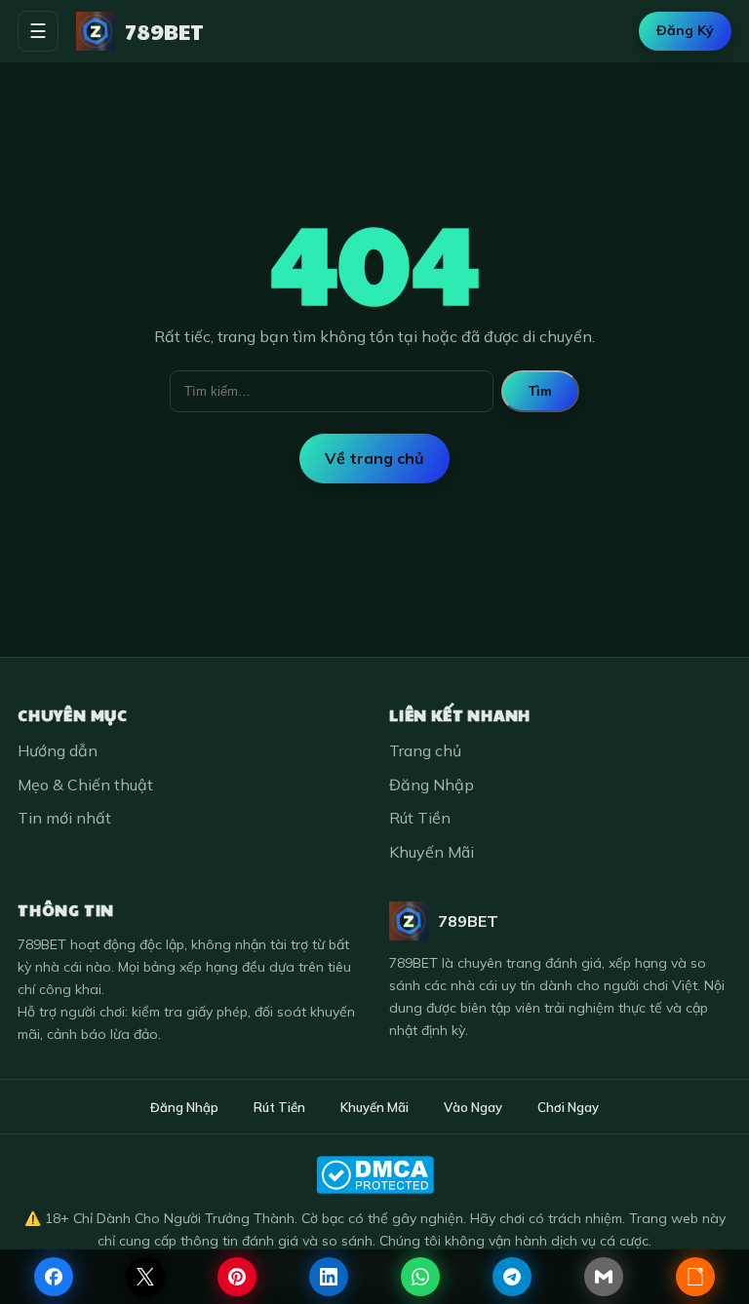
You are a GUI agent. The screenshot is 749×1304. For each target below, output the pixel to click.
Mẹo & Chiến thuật (85, 784)
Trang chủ (425, 750)
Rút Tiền (420, 817)
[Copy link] (695, 1276)
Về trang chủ (374, 458)
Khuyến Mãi (431, 852)
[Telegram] (512, 1276)
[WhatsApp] (420, 1276)
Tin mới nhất (64, 817)
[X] (145, 1276)
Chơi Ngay (568, 1107)
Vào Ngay (473, 1107)
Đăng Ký (685, 30)
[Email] (603, 1276)
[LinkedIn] (328, 1276)
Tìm (540, 391)
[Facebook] (53, 1276)
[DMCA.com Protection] (374, 1175)
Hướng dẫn (58, 750)
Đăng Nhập (431, 784)
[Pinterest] (236, 1276)
